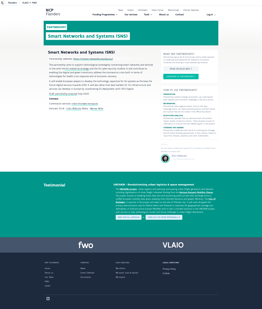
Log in (211, 14)
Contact (179, 14)
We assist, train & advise (127, 272)
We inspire (120, 277)
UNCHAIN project (128, 189)
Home (47, 268)
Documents (86, 277)
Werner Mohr (96, 108)
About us (164, 14)
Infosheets (142, 10)
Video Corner (157, 10)
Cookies (166, 273)
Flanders (12, 2)
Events (131, 10)
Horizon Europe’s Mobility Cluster (196, 192)
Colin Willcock (73, 108)
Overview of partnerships (180, 76)
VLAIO (25, 2)
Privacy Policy (169, 269)
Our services (131, 14)
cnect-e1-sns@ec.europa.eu (85, 103)
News (120, 10)
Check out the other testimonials (163, 217)
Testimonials (173, 10)
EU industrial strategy (77, 68)
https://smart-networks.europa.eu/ (93, 58)
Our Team (49, 277)
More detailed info (180, 69)
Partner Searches (191, 10)
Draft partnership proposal (63, 93)
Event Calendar (87, 272)
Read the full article (128, 217)
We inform (120, 268)
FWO (34, 2)
